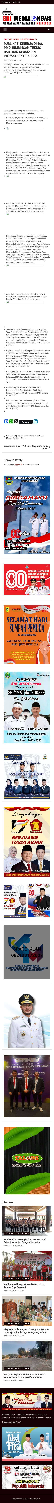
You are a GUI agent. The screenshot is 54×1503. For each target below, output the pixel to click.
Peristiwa (9, 1233)
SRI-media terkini (28, 39)
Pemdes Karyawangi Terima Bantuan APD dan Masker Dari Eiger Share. (25, 436)
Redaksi (18, 60)
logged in (18, 464)
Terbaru (8, 1202)
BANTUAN (8, 39)
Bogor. (16, 39)
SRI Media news (33, 1499)
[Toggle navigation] (5, 30)
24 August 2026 (10, 1245)
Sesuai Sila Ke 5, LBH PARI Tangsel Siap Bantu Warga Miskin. (26, 447)
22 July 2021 (9, 60)
